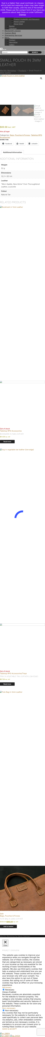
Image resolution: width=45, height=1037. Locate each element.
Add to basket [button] (8, 926)
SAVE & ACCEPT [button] (9, 1029)
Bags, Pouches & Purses (20, 135)
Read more (7, 441)
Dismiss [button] (22, 14)
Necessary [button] (6, 987)
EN (8, 1033)
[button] (41, 78)
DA (19, 1036)
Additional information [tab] (12, 152)
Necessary (9, 990)
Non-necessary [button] (8, 1008)
